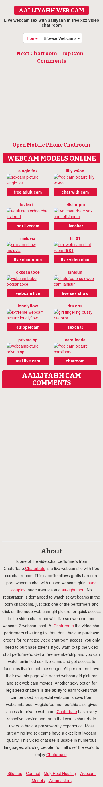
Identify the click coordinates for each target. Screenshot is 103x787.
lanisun (75, 272)
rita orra (75, 306)
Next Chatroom (37, 53)
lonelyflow (28, 306)
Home (32, 38)
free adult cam (28, 192)
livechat (75, 225)
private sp (28, 339)
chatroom (75, 361)
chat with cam (75, 192)
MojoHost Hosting (60, 773)
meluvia (27, 238)
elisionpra (75, 204)
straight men (73, 590)
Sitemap (14, 773)
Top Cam (72, 53)
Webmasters (60, 780)
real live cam (28, 361)
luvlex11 (28, 204)
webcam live (28, 293)
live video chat (75, 259)
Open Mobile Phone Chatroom (51, 145)
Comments (51, 61)
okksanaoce (28, 272)
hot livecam (28, 225)
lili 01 (75, 238)
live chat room (28, 259)
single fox (28, 170)
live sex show (75, 293)
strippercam (27, 327)
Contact (33, 773)
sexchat (75, 327)
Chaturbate (35, 568)
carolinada (75, 339)
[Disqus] (51, 462)
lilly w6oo (75, 170)
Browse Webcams (61, 38)
